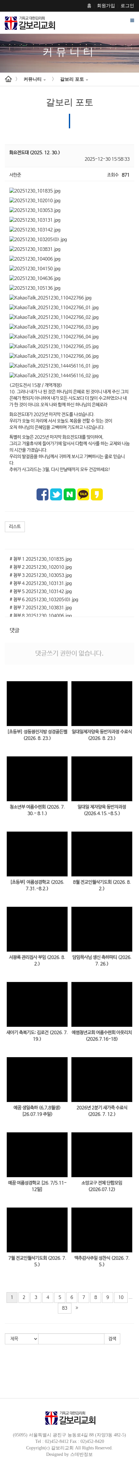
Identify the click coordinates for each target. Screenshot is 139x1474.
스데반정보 (81, 1454)
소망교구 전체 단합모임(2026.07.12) (101, 1186)
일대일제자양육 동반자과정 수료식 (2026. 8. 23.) (102, 735)
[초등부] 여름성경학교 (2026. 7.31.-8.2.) (37, 885)
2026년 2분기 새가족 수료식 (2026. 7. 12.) (102, 1111)
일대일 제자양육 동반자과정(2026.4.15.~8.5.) (102, 810)
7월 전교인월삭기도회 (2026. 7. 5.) (37, 1261)
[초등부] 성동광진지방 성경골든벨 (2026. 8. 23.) (37, 735)
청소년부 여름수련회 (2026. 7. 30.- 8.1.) (37, 810)
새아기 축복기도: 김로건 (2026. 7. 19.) (37, 1036)
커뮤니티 (33, 79)
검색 (112, 1338)
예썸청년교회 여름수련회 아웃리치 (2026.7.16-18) (102, 1036)
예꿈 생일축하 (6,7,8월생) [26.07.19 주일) (37, 1111)
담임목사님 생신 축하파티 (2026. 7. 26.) (102, 960)
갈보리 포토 (72, 79)
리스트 (15, 526)
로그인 (127, 5)
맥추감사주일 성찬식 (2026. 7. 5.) (102, 1261)
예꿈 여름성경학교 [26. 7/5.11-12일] (37, 1186)
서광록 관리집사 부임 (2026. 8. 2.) (37, 960)
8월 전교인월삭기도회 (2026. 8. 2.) (102, 885)
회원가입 (106, 5)
